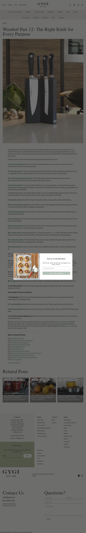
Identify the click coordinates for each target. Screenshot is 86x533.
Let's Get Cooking (56, 273)
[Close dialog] (71, 255)
